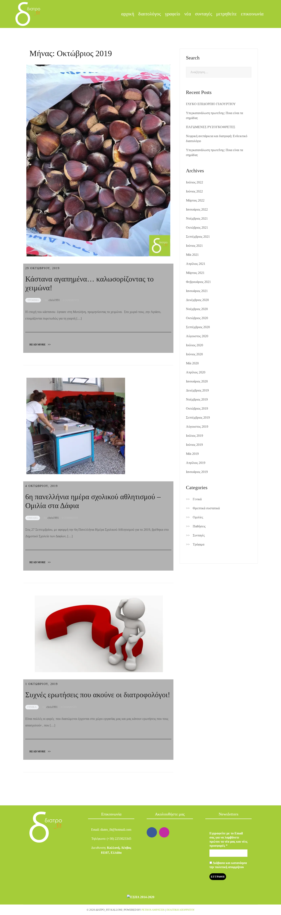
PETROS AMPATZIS (153, 909)
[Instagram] (164, 832)
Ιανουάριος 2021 (197, 291)
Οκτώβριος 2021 (197, 227)
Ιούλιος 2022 (194, 182)
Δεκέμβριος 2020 (197, 300)
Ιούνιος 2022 (194, 191)
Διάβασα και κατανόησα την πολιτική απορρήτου (228, 865)
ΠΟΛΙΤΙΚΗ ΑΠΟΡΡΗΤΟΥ (180, 909)
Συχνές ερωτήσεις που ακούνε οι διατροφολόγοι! (97, 695)
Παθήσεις (199, 526)
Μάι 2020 (192, 363)
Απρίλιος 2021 (195, 263)
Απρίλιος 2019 (195, 462)
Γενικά (197, 499)
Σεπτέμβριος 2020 (198, 327)
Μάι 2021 (192, 254)
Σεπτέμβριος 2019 (198, 417)
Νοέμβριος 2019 (197, 399)
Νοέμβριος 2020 (197, 309)
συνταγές (203, 13)
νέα (187, 13)
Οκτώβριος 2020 (197, 318)
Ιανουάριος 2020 (197, 381)
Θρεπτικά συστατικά (206, 508)
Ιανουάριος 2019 (197, 472)
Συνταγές (199, 535)
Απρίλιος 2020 (195, 372)
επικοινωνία (252, 13)
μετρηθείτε (226, 13)
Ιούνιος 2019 (194, 444)
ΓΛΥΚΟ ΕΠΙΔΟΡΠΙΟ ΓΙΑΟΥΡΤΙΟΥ (211, 104)
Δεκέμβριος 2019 (197, 390)
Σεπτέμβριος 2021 (198, 236)
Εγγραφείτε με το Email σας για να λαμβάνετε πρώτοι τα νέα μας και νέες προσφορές (228, 839)
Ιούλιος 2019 (194, 435)
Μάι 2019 (192, 453)
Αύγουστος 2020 (197, 336)
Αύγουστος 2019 (197, 426)
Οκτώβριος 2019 (197, 408)
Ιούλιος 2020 (194, 345)
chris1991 (54, 300)
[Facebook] (152, 832)
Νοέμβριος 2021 (197, 218)
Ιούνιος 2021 (194, 245)
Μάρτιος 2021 (195, 272)
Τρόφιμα (198, 544)
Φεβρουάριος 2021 (198, 282)
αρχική (127, 13)
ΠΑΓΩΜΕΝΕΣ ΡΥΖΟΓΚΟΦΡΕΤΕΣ (210, 127)
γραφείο (172, 13)
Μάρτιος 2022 (195, 200)
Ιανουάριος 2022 (197, 209)
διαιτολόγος (149, 13)
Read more (40, 344)
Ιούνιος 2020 (194, 354)
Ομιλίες (198, 517)
